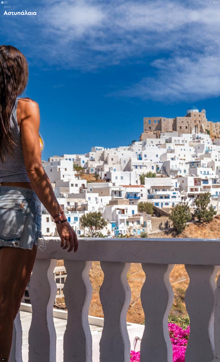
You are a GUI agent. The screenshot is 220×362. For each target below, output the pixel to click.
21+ (5, 359)
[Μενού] (217, 2)
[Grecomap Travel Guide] (4, 2)
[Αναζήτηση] (198, 2)
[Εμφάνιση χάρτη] (214, 2)
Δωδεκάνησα (7, 7)
